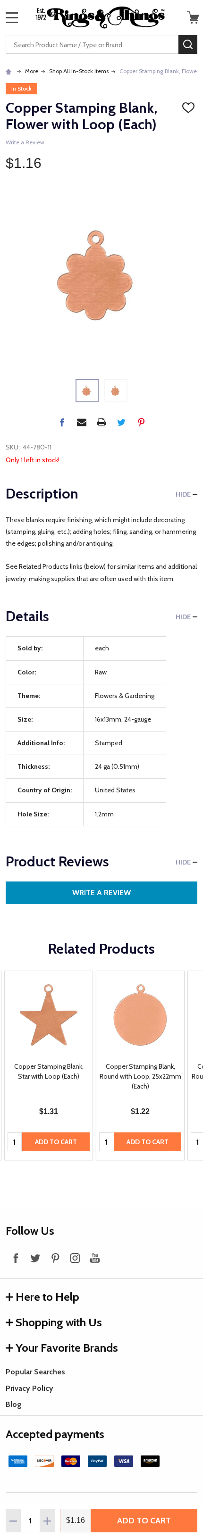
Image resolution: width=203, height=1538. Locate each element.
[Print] (101, 422)
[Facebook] (61, 422)
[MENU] (12, 17)
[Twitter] (121, 422)
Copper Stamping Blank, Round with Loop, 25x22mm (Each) (140, 1076)
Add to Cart (144, 1520)
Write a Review (25, 142)
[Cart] (193, 17)
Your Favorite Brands (67, 1348)
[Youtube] (95, 1257)
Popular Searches (35, 1371)
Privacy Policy (29, 1388)
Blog (14, 1404)
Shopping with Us (59, 1322)
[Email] (81, 422)
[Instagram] (75, 1257)
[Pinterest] (141, 422)
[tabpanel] (48, 1065)
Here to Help (47, 1297)
